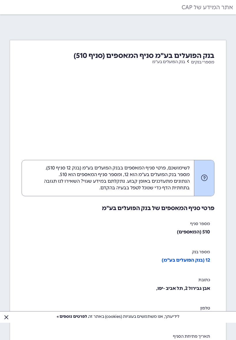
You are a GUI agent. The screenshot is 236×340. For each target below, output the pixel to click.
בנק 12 (73, 168)
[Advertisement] (118, 116)
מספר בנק (201, 252)
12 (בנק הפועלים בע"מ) (186, 260)
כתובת (204, 279)
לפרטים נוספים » (72, 316)
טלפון (205, 308)
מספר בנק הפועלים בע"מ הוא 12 (157, 174)
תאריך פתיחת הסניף (191, 336)
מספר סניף (200, 223)
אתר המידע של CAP (207, 7)
